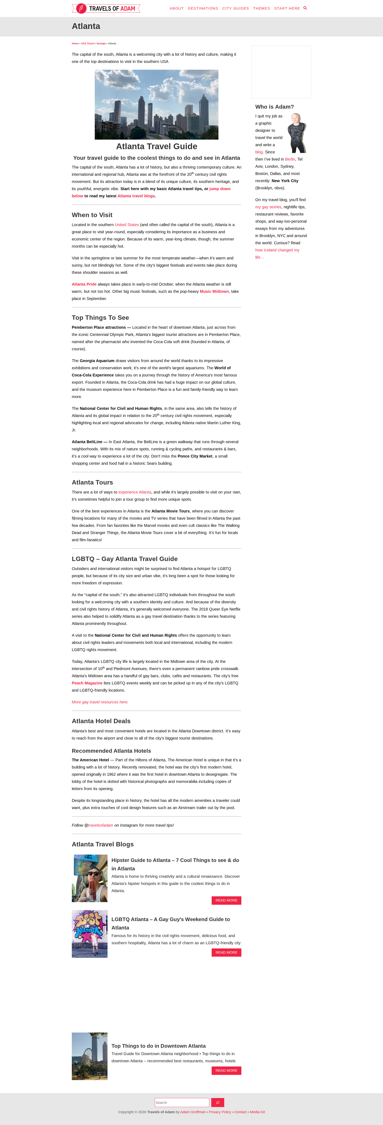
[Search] (217, 1102)
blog (259, 152)
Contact (240, 1112)
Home (75, 43)
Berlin (290, 159)
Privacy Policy (220, 1112)
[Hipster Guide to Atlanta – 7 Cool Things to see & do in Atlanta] (90, 880)
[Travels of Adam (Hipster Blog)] (108, 8)
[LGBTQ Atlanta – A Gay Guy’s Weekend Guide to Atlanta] (90, 936)
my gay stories (268, 207)
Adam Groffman (193, 1112)
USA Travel (87, 43)
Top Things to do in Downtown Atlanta (159, 1046)
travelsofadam (100, 825)
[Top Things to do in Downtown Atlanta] (90, 1058)
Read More (228, 901)
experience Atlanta (134, 492)
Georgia (101, 43)
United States (127, 224)
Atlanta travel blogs (136, 196)
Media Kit (257, 1112)
